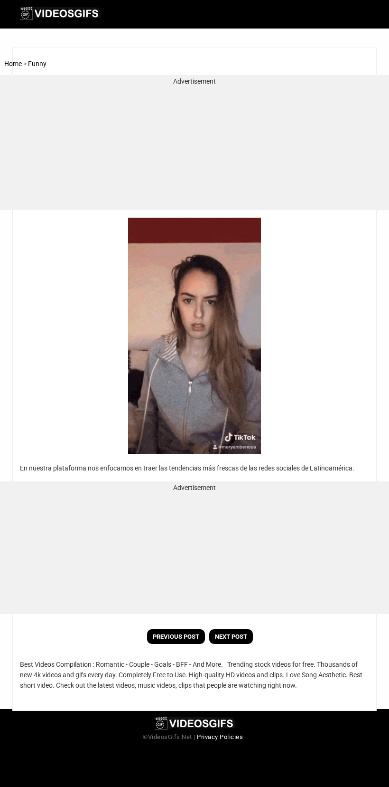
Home (13, 63)
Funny (37, 63)
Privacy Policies (220, 736)
